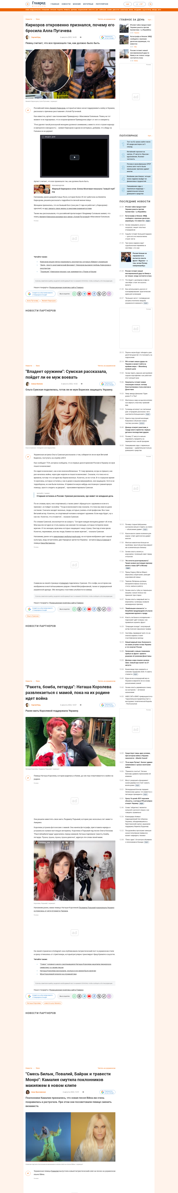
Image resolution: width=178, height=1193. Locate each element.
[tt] (99, 294)
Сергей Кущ (35, 37)
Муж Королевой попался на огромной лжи (58, 974)
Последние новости (134, 201)
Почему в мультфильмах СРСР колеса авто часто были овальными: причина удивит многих (139, 167)
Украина (136, 33)
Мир (135, 47)
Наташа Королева (34, 1003)
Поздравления (83, 9)
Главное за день (132, 19)
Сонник (109, 9)
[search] (150, 4)
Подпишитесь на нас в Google (109, 37)
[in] (109, 294)
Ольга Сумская (102, 540)
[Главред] (38, 4)
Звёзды (154, 9)
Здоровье (74, 9)
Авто (159, 9)
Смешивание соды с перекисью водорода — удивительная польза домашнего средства (136, 190)
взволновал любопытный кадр (67, 536)
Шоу (96, 9)
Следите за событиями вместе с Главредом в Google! (42, 294)
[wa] (74, 294)
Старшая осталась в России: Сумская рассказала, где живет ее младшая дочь (75, 495)
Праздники (137, 9)
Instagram (64, 583)
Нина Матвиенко (47, 543)
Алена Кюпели (37, 384)
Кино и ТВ (91, 9)
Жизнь (131, 9)
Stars (27, 9)
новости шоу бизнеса (52, 1003)
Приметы (67, 9)
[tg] (84, 294)
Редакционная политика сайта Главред (66, 287)
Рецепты (60, 9)
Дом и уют (116, 9)
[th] (79, 294)
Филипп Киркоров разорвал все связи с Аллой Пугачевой (64, 217)
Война (136, 61)
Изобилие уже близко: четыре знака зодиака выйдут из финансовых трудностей (138, 178)
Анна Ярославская (38, 1092)
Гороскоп (53, 9)
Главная (55, 4)
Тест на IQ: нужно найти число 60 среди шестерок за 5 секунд (138, 144)
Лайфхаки (102, 9)
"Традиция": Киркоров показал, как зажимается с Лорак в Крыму (68, 272)
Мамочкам (124, 9)
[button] (28, 4)
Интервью (88, 4)
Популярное (102, 4)
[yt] (89, 294)
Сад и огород (146, 9)
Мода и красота (35, 9)
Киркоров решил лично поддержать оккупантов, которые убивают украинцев (74, 262)
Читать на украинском (106, 19)
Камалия (55, 1171)
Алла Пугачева (32, 301)
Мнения (77, 4)
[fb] (94, 294)
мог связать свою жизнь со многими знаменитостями (68, 208)
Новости (66, 4)
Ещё (149, 19)
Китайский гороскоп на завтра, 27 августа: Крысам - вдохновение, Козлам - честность (138, 155)
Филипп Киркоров (57, 108)
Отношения (45, 9)
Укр (127, 4)
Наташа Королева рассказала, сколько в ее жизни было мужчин (68, 971)
